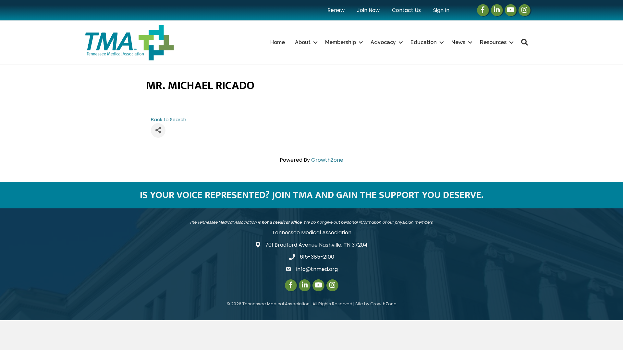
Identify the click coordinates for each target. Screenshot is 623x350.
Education (423, 42)
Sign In (441, 10)
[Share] (158, 130)
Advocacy (383, 42)
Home (277, 42)
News (458, 42)
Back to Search (168, 119)
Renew (336, 10)
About (303, 42)
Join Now (368, 10)
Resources (493, 42)
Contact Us (406, 10)
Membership (340, 42)
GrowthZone (327, 160)
